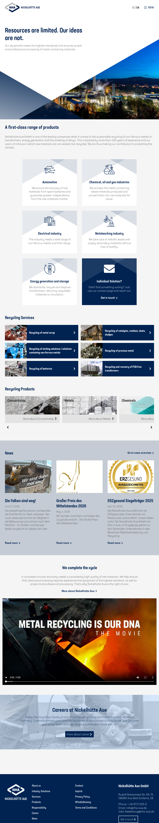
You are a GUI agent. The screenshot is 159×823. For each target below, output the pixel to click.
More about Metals (100, 419)
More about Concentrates (38, 419)
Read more (11, 543)
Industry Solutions (41, 791)
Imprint (78, 791)
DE (133, 7)
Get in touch (108, 298)
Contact (79, 785)
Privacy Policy (82, 796)
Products (36, 802)
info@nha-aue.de (136, 808)
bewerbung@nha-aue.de (139, 811)
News (34, 818)
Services (36, 796)
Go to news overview (139, 453)
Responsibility (39, 807)
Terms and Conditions (86, 807)
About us (36, 785)
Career (35, 813)
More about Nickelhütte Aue (78, 591)
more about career (78, 734)
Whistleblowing (83, 802)
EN (137, 7)
